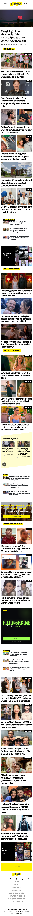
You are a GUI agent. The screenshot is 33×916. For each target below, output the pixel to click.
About (16, 884)
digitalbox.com (18, 913)
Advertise (16, 890)
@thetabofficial (6, 258)
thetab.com (13, 909)
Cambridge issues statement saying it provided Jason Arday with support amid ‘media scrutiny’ (23, 451)
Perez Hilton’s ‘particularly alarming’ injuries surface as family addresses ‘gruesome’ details (18, 485)
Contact (17, 881)
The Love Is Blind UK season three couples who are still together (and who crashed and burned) (16, 74)
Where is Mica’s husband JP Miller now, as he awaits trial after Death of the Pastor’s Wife (16, 725)
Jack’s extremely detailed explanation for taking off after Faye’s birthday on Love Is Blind (19, 237)
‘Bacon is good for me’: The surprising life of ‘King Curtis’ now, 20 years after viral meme (15, 548)
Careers (16, 887)
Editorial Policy (16, 893)
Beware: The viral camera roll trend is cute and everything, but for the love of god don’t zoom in (16, 574)
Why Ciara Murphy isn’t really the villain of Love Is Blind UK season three (15, 375)
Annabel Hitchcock (9, 454)
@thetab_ (5, 853)
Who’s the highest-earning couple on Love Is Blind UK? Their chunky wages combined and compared (16, 698)
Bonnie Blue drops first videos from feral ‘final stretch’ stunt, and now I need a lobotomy (16, 209)
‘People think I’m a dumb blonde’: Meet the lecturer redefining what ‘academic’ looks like (19, 669)
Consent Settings (16, 899)
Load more (16, 867)
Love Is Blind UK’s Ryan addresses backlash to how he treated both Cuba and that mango (16, 401)
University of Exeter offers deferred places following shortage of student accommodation (16, 183)
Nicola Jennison (24, 456)
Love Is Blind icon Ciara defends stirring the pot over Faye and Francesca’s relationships (15, 427)
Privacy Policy (16, 902)
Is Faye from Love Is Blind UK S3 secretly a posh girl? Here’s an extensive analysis (18, 230)
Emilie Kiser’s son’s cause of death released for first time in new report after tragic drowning (19, 493)
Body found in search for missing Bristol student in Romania (8, 450)
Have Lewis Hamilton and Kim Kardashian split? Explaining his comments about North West (15, 836)
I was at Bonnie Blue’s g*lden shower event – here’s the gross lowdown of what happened (15, 156)
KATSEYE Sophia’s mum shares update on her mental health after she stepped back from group (19, 478)
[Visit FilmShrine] (16, 626)
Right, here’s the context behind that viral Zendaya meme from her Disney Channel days (16, 600)
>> (4, 464)
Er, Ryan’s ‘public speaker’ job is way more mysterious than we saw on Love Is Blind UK (16, 130)
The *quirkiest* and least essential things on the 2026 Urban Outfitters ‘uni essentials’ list (19, 654)
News (7, 455)
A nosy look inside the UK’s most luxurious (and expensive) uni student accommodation (19, 661)
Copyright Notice (16, 896)
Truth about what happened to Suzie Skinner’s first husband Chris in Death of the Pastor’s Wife (16, 751)
